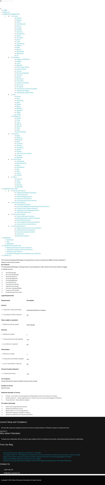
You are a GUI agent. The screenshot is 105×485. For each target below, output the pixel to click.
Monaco (18, 49)
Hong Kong (19, 100)
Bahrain (18, 118)
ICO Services (20, 234)
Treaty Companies (22, 195)
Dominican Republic (22, 73)
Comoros (19, 179)
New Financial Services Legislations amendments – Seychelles (22, 453)
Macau (18, 106)
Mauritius (19, 185)
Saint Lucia (19, 85)
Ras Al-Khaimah (21, 132)
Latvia (18, 42)
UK (17, 55)
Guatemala (19, 147)
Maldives (19, 108)
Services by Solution (19, 191)
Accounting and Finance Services (26, 200)
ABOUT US (6, 12)
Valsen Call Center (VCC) (23, 212)
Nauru (18, 165)
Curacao (19, 71)
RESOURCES (7, 238)
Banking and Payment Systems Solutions (19, 248)
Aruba (18, 63)
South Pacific (17, 159)
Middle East (16, 116)
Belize (18, 136)
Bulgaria (18, 20)
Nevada (18, 149)
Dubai (18, 120)
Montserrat (19, 79)
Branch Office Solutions (23, 220)
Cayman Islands (21, 69)
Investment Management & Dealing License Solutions (32, 206)
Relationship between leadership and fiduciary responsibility (22, 459)
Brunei (18, 96)
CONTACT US (7, 255)
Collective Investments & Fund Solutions (28, 228)
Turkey (18, 114)
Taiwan (18, 112)
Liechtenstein (20, 34)
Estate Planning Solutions (24, 196)
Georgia (18, 28)
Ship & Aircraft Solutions (24, 198)
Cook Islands (20, 161)
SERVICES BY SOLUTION (10, 189)
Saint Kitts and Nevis (22, 83)
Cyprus (18, 22)
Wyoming (19, 157)
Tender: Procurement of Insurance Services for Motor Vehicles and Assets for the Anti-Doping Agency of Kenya (37, 457)
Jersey (18, 40)
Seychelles (19, 187)
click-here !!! (3, 431)
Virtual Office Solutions (23, 204)
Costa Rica (19, 144)
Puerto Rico (20, 81)
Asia (14, 94)
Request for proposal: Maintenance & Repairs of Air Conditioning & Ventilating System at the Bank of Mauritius (37, 461)
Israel (18, 122)
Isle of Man (19, 38)
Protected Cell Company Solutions (26, 208)
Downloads (10, 240)
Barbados (19, 65)
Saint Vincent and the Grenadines (26, 89)
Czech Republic (21, 24)
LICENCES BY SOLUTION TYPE (12, 246)
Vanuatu (19, 175)
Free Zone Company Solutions (25, 232)
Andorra (19, 18)
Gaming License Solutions (14, 251)
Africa (15, 177)
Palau (18, 171)
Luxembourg (20, 43)
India (17, 98)
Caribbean (16, 57)
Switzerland (20, 53)
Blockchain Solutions (22, 236)
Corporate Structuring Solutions (26, 224)
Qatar (18, 130)
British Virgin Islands (22, 67)
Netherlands (20, 51)
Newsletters (10, 244)
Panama (18, 151)
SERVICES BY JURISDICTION (11, 14)
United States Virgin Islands (24, 93)
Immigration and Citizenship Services (27, 210)
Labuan (18, 104)
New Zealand (20, 167)
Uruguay (19, 155)
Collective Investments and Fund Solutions (20, 249)
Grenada (19, 145)
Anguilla (18, 61)
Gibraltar (19, 30)
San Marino (19, 87)
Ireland (18, 36)
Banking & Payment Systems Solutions (28, 218)
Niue (17, 169)
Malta (18, 47)
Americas (16, 134)
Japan (18, 102)
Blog (8, 242)
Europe (15, 16)
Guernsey (19, 32)
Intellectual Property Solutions (25, 230)
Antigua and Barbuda (23, 59)
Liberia (18, 183)
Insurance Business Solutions (25, 216)
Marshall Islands (21, 163)
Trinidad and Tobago (22, 91)
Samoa (18, 173)
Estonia (18, 26)
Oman (18, 128)
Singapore (19, 110)
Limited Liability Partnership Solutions (28, 222)
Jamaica (18, 77)
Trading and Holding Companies (26, 193)
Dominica (19, 75)
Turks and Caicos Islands (24, 153)
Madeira (18, 45)
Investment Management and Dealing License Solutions (24, 253)
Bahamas (19, 138)
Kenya (18, 181)
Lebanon (19, 126)
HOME (5, 10)
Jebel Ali (18, 124)
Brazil (18, 142)
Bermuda (19, 140)
